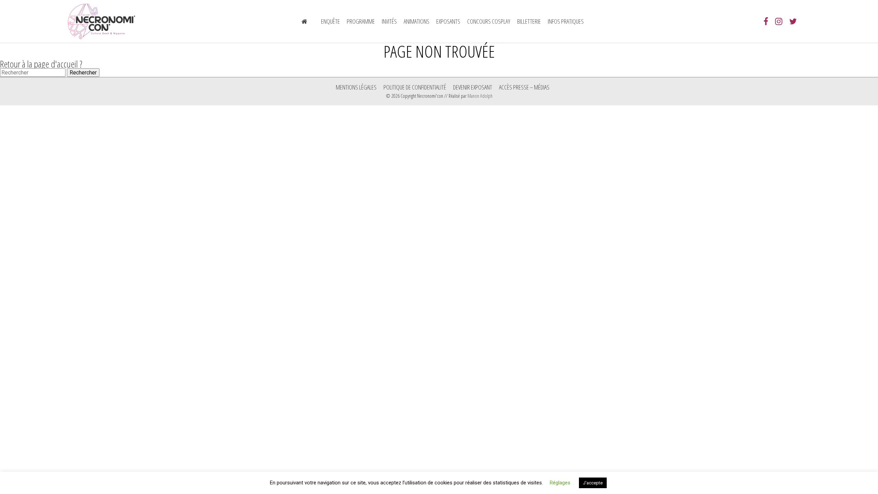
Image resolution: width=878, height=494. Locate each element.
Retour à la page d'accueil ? (41, 63)
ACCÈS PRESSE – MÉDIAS (524, 87)
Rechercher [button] (83, 72)
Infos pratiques (566, 21)
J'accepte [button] (593, 482)
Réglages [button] (560, 483)
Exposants (448, 21)
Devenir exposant (472, 87)
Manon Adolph (480, 96)
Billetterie (529, 21)
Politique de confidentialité (414, 87)
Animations (416, 21)
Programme (361, 21)
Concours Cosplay (488, 21)
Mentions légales (356, 87)
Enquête (330, 21)
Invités (389, 21)
